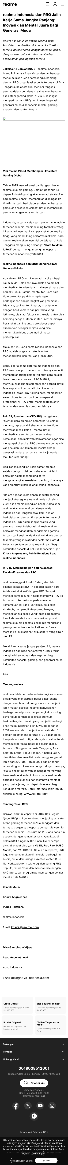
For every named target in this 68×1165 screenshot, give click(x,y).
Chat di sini (38, 1083)
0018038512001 (34, 1068)
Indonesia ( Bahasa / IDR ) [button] (34, 1132)
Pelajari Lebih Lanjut (33, 1153)
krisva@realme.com (25, 927)
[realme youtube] (40, 1105)
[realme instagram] (52, 1105)
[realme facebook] (15, 1105)
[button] (63, 4)
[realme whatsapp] (34, 1116)
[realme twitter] (27, 1105)
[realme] (10, 4)
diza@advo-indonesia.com (30, 978)
